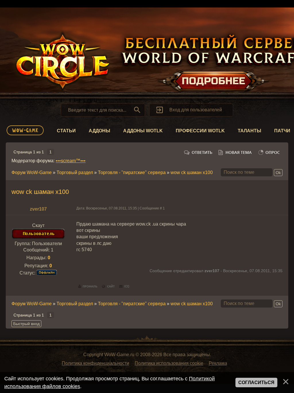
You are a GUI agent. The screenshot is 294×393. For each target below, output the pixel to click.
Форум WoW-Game (31, 172)
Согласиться (256, 382)
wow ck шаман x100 (192, 172)
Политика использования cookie (169, 363)
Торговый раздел (75, 172)
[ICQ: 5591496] (124, 286)
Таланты (249, 130)
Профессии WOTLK (200, 130)
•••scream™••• (71, 160)
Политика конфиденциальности (95, 363)
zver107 (38, 209)
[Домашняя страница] (108, 286)
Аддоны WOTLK (143, 130)
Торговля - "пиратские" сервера (132, 172)
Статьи (66, 130)
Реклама (218, 363)
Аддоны (99, 130)
